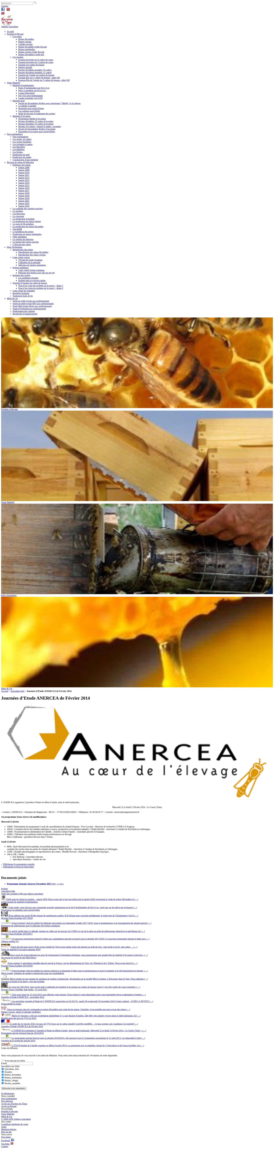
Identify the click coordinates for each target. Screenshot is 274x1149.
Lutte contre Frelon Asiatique (31, 270)
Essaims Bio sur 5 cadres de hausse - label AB (39, 77)
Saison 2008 (23, 167)
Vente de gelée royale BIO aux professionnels (33, 303)
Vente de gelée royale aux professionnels (31, 301)
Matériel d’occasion (21, 116)
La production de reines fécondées (28, 226)
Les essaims (18, 57)
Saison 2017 (23, 190)
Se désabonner (7, 1093)
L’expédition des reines (23, 231)
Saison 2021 (23, 201)
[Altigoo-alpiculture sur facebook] (3, 10)
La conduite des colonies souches (28, 208)
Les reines (17, 36)
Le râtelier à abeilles (27, 106)
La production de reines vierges (27, 221)
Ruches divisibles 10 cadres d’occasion (35, 124)
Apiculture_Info (11, 1069)
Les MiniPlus (19, 149)
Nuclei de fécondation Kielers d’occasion (36, 129)
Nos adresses (7, 1101)
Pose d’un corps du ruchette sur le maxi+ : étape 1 (40, 285)
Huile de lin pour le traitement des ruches (36, 113)
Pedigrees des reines (22, 165)
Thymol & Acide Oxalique (30, 260)
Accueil (10, 31)
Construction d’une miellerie (25, 160)
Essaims (8, 1072)
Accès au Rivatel (8, 1106)
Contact (4, 6)
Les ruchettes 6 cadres (22, 144)
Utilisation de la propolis (29, 262)
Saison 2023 (23, 206)
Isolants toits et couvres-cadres (32, 280)
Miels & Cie (12, 298)
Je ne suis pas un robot (14, 1060)
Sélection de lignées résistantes (32, 265)
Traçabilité (17, 229)
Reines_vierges (11, 1080)
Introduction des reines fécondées (33, 252)
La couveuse (18, 216)
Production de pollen (22, 157)
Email (3, 1063)
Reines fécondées (26, 39)
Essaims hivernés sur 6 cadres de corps (35, 59)
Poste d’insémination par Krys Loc (34, 88)
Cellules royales (25, 44)
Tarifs (3, 1127)
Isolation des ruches (21, 275)
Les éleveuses (19, 214)
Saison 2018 (23, 193)
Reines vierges (24, 42)
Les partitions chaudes (28, 278)
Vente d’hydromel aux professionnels (29, 309)
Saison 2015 (23, 185)
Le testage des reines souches (26, 242)
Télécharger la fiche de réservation (18, 867)
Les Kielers (18, 152)
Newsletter (6, 1137)
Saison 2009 (23, 170)
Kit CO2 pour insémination (30, 95)
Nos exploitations (15, 134)
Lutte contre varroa (21, 257)
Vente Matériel (13, 83)
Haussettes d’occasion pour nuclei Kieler (36, 131)
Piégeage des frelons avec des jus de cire (36, 273)
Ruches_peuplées (12, 1083)
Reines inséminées (26, 49)
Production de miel (21, 154)
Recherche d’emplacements (25, 314)
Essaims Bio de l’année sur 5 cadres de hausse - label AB (44, 80)
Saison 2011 (23, 175)
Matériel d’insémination (23, 85)
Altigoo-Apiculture (9, 26)
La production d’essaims (24, 219)
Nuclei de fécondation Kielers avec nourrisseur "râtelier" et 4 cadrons (49, 103)
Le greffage (18, 211)
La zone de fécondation (23, 224)
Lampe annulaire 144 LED (30, 98)
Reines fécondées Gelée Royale (32, 47)
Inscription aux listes (10, 1066)
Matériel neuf (19, 101)
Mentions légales (8, 1129)
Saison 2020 (23, 198)
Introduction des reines (23, 249)
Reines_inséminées (13, 1077)
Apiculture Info (17, 691)
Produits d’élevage (15, 34)
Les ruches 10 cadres (22, 139)
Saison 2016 (23, 188)
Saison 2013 (23, 180)
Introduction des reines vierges (32, 255)
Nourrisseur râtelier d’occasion (32, 119)
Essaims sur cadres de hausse (31, 65)
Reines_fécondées (13, 1075)
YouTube (6, 1144)
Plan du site (6, 1132)
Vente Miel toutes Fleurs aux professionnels (32, 306)
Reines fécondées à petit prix (31, 54)
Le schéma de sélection (23, 239)
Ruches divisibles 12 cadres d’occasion (35, 121)
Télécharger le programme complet (18, 864)
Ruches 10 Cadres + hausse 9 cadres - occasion (39, 126)
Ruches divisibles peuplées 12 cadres (35, 72)
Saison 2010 (23, 172)
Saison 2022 (23, 203)
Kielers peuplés (25, 67)
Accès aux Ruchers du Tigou (14, 1104)
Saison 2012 (23, 178)
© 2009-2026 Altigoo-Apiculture (16, 1119)
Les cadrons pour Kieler (29, 111)
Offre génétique (20, 237)
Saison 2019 (23, 196)
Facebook (6, 1140)
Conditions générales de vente (14, 1124)
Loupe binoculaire (26, 93)
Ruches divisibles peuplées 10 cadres (35, 70)
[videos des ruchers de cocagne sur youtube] (8, 10)
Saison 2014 (23, 183)
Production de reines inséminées (27, 234)
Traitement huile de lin (23, 296)
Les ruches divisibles (22, 142)
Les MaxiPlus (19, 147)
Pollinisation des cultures (24, 311)
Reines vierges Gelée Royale (31, 52)
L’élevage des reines (22, 244)
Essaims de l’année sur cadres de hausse (36, 75)
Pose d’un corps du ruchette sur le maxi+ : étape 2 (40, 288)
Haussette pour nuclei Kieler (31, 108)
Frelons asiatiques (21, 267)
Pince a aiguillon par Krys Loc (32, 90)
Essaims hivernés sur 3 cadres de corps (35, 62)
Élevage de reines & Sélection (20, 162)
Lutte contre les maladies (24, 291)
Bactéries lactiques (21, 293)
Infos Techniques (14, 247)
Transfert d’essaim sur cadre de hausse (30, 283)
